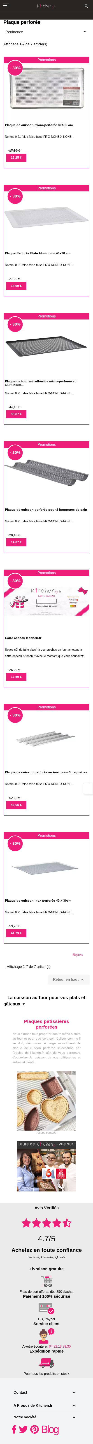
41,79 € (16, 933)
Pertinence (46, 31)
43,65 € (16, 805)
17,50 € (16, 677)
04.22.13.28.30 (60, 1346)
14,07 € (16, 542)
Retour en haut (69, 980)
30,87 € (16, 414)
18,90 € (16, 286)
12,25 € (16, 157)
